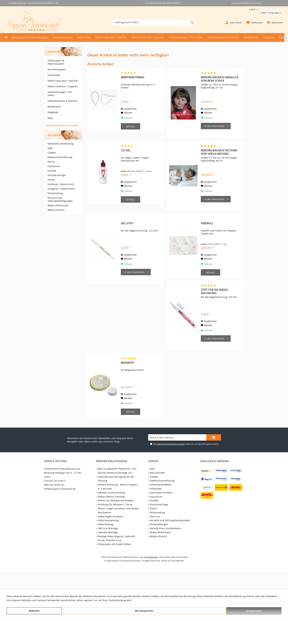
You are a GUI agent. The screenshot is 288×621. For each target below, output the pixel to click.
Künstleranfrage (57, 175)
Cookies (52, 152)
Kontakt (52, 170)
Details (130, 126)
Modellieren (54, 106)
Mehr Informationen (144, 600)
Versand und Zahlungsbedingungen (60, 199)
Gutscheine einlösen (161, 492)
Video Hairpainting (108, 520)
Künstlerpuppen (57, 69)
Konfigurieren (254, 610)
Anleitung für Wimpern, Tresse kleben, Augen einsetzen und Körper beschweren (118, 508)
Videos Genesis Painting (111, 496)
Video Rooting (105, 524)
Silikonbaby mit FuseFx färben (114, 544)
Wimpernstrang (132, 77)
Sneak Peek (54, 75)
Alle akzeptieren (144, 610)
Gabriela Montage (108, 532)
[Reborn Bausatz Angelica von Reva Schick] (183, 102)
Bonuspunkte (157, 472)
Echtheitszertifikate (160, 484)
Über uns (155, 516)
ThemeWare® (177, 560)
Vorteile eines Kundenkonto (165, 528)
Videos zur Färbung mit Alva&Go (116, 500)
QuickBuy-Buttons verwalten (62, 125)
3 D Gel (126, 150)
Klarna (51, 161)
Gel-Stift (127, 223)
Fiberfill (207, 223)
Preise (51, 179)
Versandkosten (151, 557)
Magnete (127, 362)
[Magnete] (103, 385)
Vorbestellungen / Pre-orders (60, 93)
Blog (50, 117)
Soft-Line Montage (108, 528)
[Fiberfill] (183, 245)
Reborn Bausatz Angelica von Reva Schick (219, 79)
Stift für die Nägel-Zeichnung (215, 291)
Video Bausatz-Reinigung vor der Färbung (116, 478)
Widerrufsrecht (56, 209)
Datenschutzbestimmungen (171, 443)
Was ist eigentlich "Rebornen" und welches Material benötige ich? (117, 470)
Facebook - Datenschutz (61, 184)
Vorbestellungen (159, 524)
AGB (50, 148)
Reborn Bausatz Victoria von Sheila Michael (219, 152)
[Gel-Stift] (103, 248)
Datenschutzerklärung (60, 157)
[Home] (6, 37)
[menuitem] (274, 22)
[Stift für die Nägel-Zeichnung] (183, 315)
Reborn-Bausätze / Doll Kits (63, 80)
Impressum (54, 166)
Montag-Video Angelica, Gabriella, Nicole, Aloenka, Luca (117, 538)
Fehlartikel (156, 488)
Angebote (53, 112)
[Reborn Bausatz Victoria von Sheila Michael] (183, 176)
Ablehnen (34, 610)
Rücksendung (55, 193)
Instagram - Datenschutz (61, 188)
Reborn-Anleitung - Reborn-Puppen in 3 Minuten (118, 486)
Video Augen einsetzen (110, 516)
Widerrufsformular (58, 205)
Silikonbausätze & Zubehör (63, 100)
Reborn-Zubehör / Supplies (63, 86)
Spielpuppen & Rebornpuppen (56, 62)
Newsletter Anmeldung (60, 143)
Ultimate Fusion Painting (111, 492)
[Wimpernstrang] (103, 99)
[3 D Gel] (103, 173)
